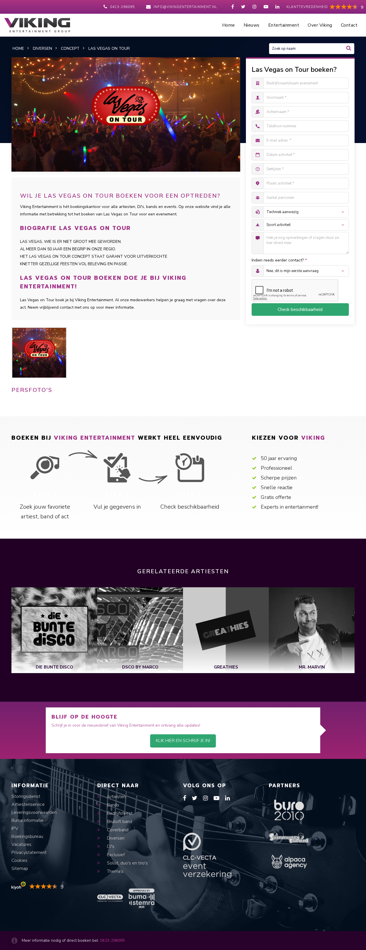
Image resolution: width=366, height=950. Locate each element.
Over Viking (320, 25)
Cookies (19, 860)
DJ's (110, 846)
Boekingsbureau (27, 836)
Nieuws (252, 25)
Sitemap (19, 868)
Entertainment (283, 25)
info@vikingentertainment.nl (185, 7)
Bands (112, 805)
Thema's (115, 871)
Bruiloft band (119, 821)
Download (29, 402)
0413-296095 (122, 7)
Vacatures (21, 844)
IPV (14, 828)
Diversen (115, 838)
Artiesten (116, 797)
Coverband (117, 830)
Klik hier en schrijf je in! (183, 740)
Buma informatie (27, 820)
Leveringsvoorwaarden (34, 812)
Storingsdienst (25, 796)
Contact (349, 25)
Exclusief (115, 855)
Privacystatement (29, 852)
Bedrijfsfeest (119, 813)
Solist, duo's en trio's (127, 863)
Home (228, 25)
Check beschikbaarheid (300, 309)
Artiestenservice (28, 804)
